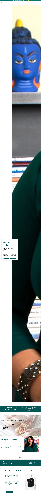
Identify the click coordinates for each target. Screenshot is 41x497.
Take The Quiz (9, 491)
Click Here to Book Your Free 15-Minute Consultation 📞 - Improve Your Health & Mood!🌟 (20, 0)
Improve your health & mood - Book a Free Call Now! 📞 (9, 258)
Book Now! (29, 410)
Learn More (20, 457)
